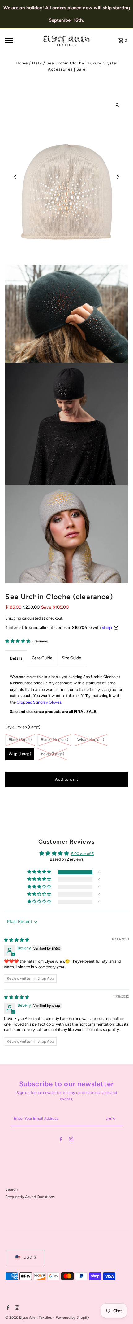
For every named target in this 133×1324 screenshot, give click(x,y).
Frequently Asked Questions (30, 1196)
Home (22, 63)
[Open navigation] (22, 40)
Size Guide (71, 657)
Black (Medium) (54, 739)
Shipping (13, 618)
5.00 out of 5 (82, 853)
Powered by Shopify (72, 1317)
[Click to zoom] (118, 105)
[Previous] (15, 177)
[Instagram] (71, 1140)
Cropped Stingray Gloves (39, 702)
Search (11, 1189)
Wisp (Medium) (90, 739)
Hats (37, 63)
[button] (18, 641)
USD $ (30, 1257)
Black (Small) (20, 739)
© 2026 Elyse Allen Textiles (29, 1317)
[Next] (118, 177)
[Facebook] (61, 1140)
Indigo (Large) (52, 754)
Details (16, 658)
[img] (16, 940)
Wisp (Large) (20, 754)
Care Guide (42, 657)
